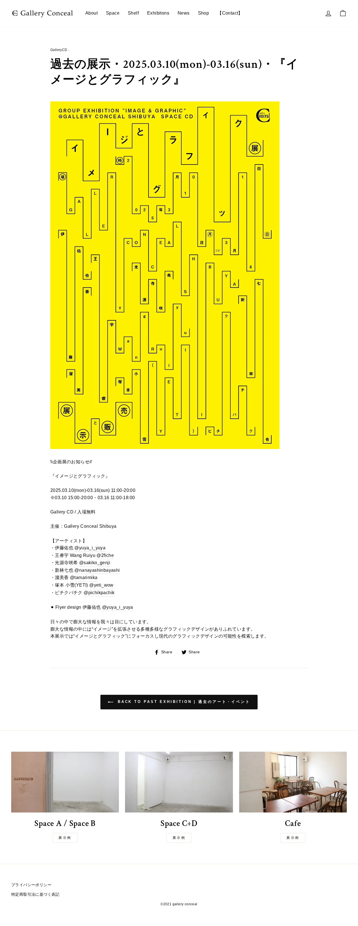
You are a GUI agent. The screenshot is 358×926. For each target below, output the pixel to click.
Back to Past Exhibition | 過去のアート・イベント (183, 702)
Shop (203, 13)
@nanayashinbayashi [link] (97, 570)
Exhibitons (158, 13)
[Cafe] (293, 782)
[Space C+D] (179, 782)
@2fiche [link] (105, 555)
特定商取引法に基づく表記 (35, 894)
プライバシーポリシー (31, 885)
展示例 (65, 838)
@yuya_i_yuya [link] (89, 547)
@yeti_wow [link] (101, 585)
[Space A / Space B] (65, 782)
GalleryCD (58, 50)
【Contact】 (230, 13)
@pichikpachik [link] (99, 592)
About (91, 13)
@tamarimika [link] (83, 577)
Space (112, 13)
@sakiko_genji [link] (94, 562)
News (184, 13)
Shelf (133, 13)
